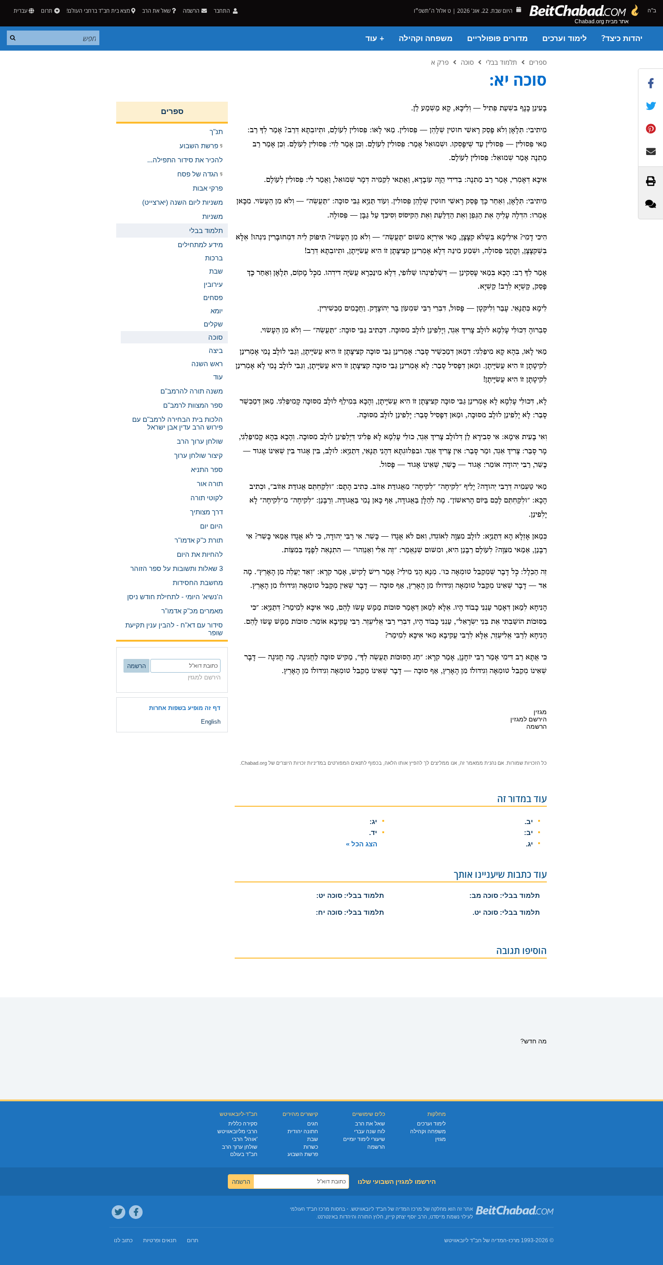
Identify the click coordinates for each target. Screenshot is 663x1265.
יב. (528, 821)
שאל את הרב (156, 11)
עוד (218, 377)
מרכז (514, 1240)
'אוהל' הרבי (244, 1139)
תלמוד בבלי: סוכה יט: (350, 895)
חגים (312, 1123)
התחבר (222, 11)
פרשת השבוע (303, 1154)
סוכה (467, 62)
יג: (373, 821)
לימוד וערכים (564, 38)
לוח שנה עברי (369, 1131)
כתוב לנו (123, 1240)
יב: (528, 832)
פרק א (440, 62)
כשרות (310, 1147)
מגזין (440, 1139)
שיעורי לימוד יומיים (364, 1139)
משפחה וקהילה (425, 38)
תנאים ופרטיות (159, 1240)
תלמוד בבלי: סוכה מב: (504, 895)
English (211, 721)
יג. (529, 844)
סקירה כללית (242, 1123)
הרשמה (376, 1147)
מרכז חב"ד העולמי (309, 1209)
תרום (46, 11)
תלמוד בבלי (501, 62)
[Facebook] (136, 1212)
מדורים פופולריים (497, 38)
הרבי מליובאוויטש (237, 1131)
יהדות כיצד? (621, 38)
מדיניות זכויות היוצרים (299, 763)
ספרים (538, 62)
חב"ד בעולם (243, 1154)
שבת (312, 1139)
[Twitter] (118, 1212)
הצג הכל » (361, 844)
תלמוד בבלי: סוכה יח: (350, 912)
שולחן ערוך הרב (239, 1147)
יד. (373, 832)
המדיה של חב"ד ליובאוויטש (475, 1240)
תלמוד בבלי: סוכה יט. (506, 912)
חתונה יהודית (303, 1131)
